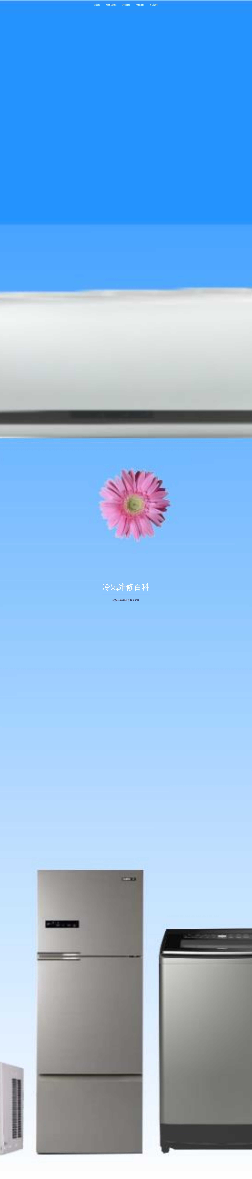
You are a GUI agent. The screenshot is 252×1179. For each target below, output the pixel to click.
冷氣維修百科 (126, 587)
